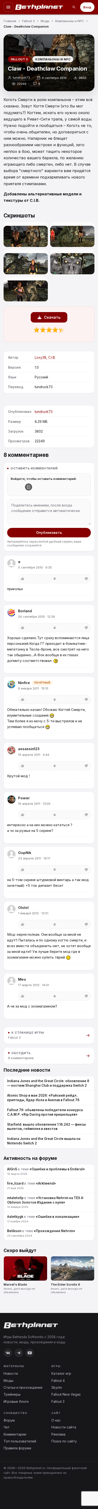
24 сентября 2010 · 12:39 (36, 616)
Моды (8, 1381)
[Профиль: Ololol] (11, 909)
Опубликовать (49, 532)
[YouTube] (29, 1353)
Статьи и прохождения (23, 1387)
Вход (87, 7)
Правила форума (17, 1448)
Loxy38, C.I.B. (45, 357)
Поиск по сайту (64, 1441)
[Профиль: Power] (11, 799)
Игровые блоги (16, 1401)
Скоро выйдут (20, 1250)
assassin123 (28, 749)
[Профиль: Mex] (11, 981)
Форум (9, 1420)
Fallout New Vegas (66, 1394)
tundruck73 (21, 77)
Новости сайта (63, 1427)
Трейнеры (12, 1394)
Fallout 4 (58, 1381)
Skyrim (56, 1387)
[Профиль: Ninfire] (11, 684)
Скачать (52, 317)
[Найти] (74, 7)
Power (24, 798)
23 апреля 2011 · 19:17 (34, 858)
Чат (7, 1427)
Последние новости (27, 1070)
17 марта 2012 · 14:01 (33, 985)
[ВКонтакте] (8, 1353)
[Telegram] (19, 1353)
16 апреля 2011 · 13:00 (34, 803)
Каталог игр (61, 1373)
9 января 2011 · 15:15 (33, 688)
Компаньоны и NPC (52, 59)
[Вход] (28, 487)
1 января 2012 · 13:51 (33, 913)
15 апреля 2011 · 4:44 (33, 755)
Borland (25, 611)
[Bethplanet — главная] (39, 7)
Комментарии (15, 1434)
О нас (56, 1420)
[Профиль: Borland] (11, 612)
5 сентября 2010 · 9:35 (35, 567)
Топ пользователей (20, 1441)
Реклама (58, 1434)
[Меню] (8, 7)
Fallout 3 (19, 59)
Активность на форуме (30, 1158)
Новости (11, 1373)
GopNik (24, 852)
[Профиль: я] (11, 563)
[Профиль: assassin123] (11, 750)
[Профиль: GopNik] (11, 854)
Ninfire (24, 682)
